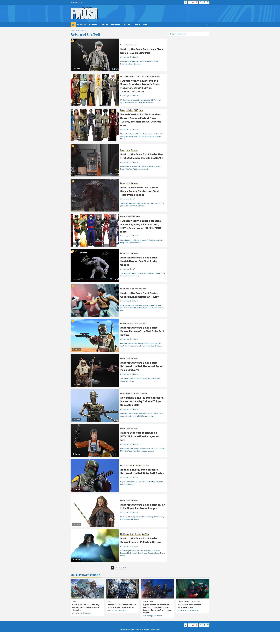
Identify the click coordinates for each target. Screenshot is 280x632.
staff (133, 199)
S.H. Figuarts (135, 393)
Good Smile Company (127, 76)
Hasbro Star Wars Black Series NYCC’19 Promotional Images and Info (140, 436)
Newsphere (146, 630)
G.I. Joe (180, 601)
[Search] (207, 25)
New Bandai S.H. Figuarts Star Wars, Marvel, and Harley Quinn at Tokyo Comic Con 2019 (142, 401)
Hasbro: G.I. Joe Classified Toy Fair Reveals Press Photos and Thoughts (85, 607)
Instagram (81, 25)
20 (73, 181)
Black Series (124, 289)
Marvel (122, 393)
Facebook (93, 25)
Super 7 (157, 76)
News (128, 45)
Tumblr (137, 25)
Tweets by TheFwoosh (178, 34)
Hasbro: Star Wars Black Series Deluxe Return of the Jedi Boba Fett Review (142, 331)
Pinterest (115, 25)
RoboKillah (135, 57)
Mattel (128, 216)
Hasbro (122, 45)
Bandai (122, 465)
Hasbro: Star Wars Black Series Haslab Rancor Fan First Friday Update (139, 261)
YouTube (104, 25)
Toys (144, 289)
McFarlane (145, 76)
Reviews (129, 465)
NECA (136, 110)
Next (124, 568)
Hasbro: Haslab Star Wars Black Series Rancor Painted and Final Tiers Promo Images (139, 191)
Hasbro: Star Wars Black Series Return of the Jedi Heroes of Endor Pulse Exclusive (141, 366)
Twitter (126, 25)
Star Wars (134, 45)
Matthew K (135, 301)
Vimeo (145, 25)
